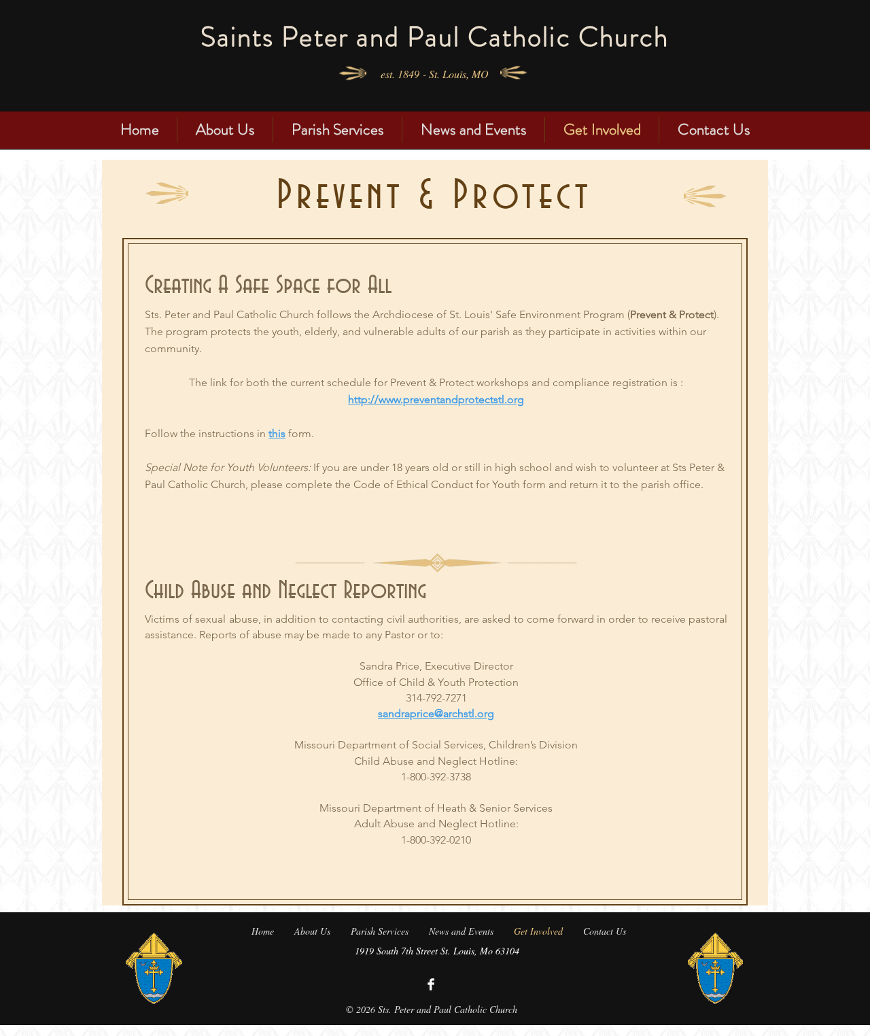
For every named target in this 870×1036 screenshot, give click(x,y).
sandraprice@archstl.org (436, 713)
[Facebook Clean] (431, 984)
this (276, 433)
